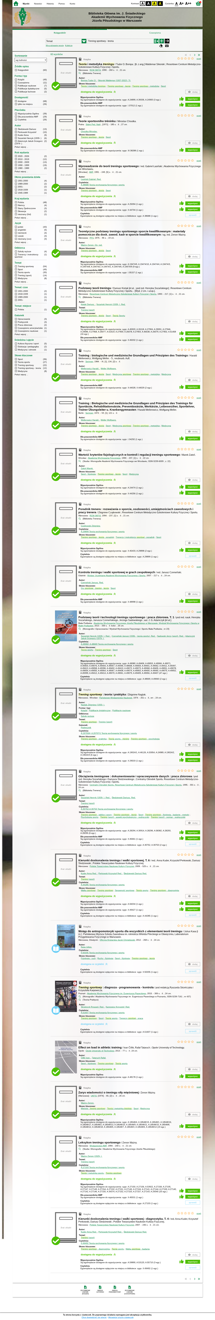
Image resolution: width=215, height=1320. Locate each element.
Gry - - (95, 588)
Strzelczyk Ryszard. (92, 1007)
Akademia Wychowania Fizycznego (104, 458)
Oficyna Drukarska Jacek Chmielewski (117, 940)
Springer (89, 361)
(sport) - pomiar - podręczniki (168, 817)
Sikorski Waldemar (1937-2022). (114, 80)
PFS (92, 238)
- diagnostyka (164, 890)
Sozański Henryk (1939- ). (110, 304)
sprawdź (193, 215)
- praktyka (94, 739)
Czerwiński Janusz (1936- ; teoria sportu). (133, 636)
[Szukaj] (167, 41)
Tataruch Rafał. (99, 1058)
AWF (91, 172)
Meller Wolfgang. (108, 368)
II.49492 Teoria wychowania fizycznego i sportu (102, 1243)
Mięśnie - (93, 1108)
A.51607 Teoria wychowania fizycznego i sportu (103, 1012)
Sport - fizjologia (88, 474)
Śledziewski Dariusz (135, 873)
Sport (163, 86)
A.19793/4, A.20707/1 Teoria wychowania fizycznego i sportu (109, 733)
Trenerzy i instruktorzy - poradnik (135, 537)
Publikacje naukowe (121, 710)
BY (160, 3)
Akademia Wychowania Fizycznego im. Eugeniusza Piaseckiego (116, 993)
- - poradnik (97, 537)
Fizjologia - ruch (88, 958)
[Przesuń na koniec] (199, 55)
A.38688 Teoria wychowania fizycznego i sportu (103, 185)
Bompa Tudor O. (89, 80)
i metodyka (93, 86)
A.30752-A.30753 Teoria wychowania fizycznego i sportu (107, 809)
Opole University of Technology (100, 1051)
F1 (181, 3)
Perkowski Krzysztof (110, 873)
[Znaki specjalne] (167, 46)
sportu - (118, 739)
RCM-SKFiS (95, 70)
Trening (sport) (88, 310)
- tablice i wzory (96, 814)
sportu (87, 650)
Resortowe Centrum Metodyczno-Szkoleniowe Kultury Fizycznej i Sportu (123, 294)
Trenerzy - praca (131, 1018)
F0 (176, 3)
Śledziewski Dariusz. (124, 797)
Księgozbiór (60, 33)
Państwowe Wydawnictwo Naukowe (115, 698)
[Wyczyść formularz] (161, 46)
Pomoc (62, 3)
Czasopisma (155, 33)
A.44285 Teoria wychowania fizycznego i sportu (103, 885)
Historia (50, 3)
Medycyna (121, 374)
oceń (199, 58)
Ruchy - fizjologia (105, 958)
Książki (84, 710)
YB (154, 3)
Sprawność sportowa (124, 890)
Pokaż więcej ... (21, 147)
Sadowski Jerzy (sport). (170, 636)
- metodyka (145, 86)
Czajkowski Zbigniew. (90, 526)
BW (148, 3)
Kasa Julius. (86, 947)
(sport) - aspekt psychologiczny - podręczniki (124, 817)
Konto (72, 3)
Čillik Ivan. (86, 1058)
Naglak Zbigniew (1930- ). (93, 705)
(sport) (88, 879)
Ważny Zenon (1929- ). (91, 1156)
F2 (188, 3)
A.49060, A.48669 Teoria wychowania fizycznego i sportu (107, 644)
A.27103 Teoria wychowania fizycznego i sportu (103, 1167)
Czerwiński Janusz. (92, 582)
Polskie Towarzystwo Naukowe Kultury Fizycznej (112, 866)
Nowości (38, 3)
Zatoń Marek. (87, 468)
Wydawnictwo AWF (98, 1146)
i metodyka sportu (92, 1173)
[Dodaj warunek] (161, 41)
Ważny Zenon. (91, 245)
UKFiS (94, 1096)
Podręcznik (86, 727)
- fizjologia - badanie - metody (167, 814)
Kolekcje (68, 45)
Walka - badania (138, 1249)
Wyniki (26, 3)
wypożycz (193, 99)
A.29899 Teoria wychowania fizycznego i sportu (103, 531)
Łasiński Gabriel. (91, 179)
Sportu (118, 315)
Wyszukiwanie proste (55, 45)
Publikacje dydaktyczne (100, 710)
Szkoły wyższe (87, 716)
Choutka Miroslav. (89, 131)
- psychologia (145, 739)
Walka (88, 890)
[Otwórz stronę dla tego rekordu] (66, 627)
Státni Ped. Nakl (93, 124)
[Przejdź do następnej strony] (194, 55)
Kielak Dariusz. (88, 304)
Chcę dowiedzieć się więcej (94, 1317)
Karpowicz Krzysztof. (118, 1007)
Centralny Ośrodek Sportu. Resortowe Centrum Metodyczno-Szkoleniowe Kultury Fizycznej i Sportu (136, 785)
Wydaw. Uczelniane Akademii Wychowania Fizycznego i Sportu (116, 575)
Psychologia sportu (89, 817)
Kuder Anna (89, 873)
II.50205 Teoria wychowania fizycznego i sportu (102, 952)
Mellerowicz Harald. (90, 368)
